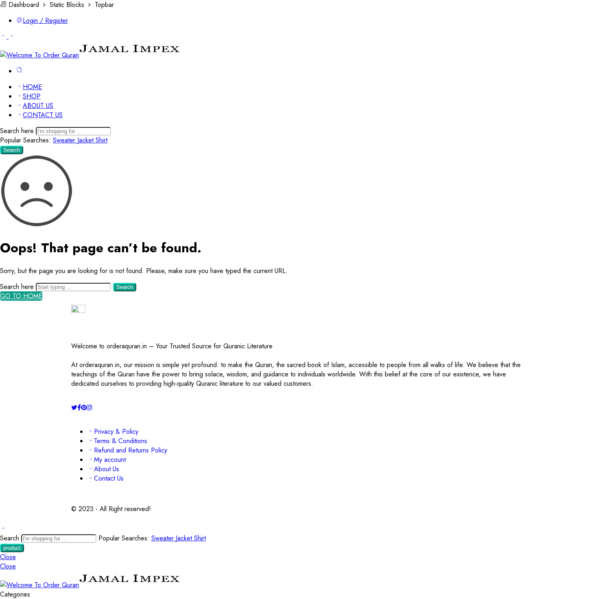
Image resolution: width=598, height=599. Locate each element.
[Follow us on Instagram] (89, 407)
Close (8, 557)
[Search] (19, 71)
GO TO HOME (21, 296)
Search (11, 150)
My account (110, 459)
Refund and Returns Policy (130, 450)
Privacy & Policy (116, 431)
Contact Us (109, 478)
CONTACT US (43, 115)
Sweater (65, 140)
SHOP (32, 96)
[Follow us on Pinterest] (84, 407)
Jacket (86, 140)
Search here (18, 131)
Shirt (101, 140)
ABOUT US (38, 105)
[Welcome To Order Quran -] (90, 55)
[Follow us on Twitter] (74, 407)
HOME (32, 87)
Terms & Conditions (120, 441)
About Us (106, 469)
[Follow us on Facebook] (79, 407)
